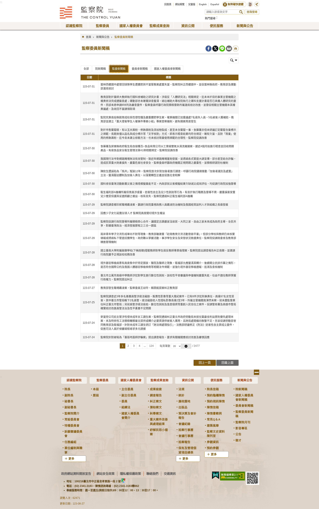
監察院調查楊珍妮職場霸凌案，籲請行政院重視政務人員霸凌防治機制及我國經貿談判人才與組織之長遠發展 (164, 204)
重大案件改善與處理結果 (159, 421)
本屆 (96, 389)
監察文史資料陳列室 (216, 434)
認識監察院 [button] (74, 26)
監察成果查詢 (159, 380)
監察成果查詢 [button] (159, 26)
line (222, 49)
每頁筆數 (165, 345)
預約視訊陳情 (216, 401)
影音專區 (241, 428)
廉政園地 (184, 401)
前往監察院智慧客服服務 (250, 4)
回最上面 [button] (227, 362)
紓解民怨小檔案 (159, 432)
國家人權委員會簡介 (130, 415)
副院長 (68, 395)
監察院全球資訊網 (90, 12)
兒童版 (191, 4)
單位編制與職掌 (73, 450)
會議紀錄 (184, 424)
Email (229, 49)
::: (1, 1)
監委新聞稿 (118, 68)
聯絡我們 (152, 473)
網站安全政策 (105, 473)
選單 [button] (256, 372)
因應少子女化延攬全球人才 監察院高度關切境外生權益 (133, 213)
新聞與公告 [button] (245, 26)
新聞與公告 (102, 37)
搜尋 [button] (241, 11)
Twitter (215, 49)
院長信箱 (213, 389)
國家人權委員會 (131, 380)
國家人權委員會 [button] (131, 26)
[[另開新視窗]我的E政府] (215, 475)
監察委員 (102, 380)
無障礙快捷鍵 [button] (236, 4)
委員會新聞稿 (140, 68)
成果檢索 (156, 389)
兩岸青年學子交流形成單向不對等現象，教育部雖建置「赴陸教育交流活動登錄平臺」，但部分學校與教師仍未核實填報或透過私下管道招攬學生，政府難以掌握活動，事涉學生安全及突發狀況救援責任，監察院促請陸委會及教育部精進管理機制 (168, 238)
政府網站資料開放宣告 (76, 473)
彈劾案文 (156, 407)
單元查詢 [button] (234, 60)
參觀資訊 (213, 442)
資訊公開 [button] (188, 26)
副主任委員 (128, 395)
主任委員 (127, 389)
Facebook (209, 49)
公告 (238, 434)
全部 (86, 68)
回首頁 (167, 4)
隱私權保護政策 (130, 473)
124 (151, 345)
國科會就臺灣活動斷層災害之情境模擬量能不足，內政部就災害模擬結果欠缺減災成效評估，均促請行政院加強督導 (168, 183)
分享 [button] (256, 4)
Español (215, 4)
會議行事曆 (185, 436)
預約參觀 (213, 448)
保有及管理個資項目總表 (187, 450)
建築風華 (213, 425)
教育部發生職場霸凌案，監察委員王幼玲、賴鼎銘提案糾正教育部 (139, 287)
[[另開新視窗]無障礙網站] (232, 476)
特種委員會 (71, 425)
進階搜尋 (252, 11)
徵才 (238, 440)
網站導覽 (179, 4)
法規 (181, 389)
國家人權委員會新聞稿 (167, 68)
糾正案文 (156, 401)
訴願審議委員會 (73, 434)
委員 (124, 401)
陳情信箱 (213, 407)
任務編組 (70, 442)
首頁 (88, 37)
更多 (71, 458)
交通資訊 (170, 473)
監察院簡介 (71, 413)
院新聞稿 (100, 68)
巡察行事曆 (185, 430)
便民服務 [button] (216, 26)
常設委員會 (71, 419)
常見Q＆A (213, 419)
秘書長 (68, 401)
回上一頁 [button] (205, 362)
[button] (186, 346)
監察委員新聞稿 (123, 37)
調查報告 (156, 395)
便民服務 (216, 380)
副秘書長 (70, 407)
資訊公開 (188, 380)
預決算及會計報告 (187, 415)
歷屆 (96, 395)
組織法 (125, 407)
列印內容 (236, 49)
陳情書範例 (214, 413)
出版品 (182, 407)
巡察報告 (184, 442)
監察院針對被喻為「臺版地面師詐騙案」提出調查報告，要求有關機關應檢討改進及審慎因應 (155, 337)
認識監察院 (74, 380)
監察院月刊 (242, 422)
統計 (181, 395)
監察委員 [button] (102, 26)
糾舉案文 (156, 413)
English (203, 4)
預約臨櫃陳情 (216, 395)
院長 (67, 389)
